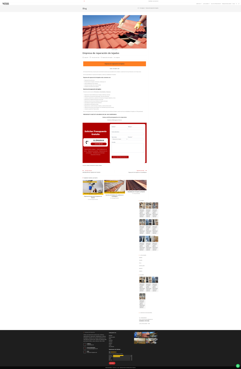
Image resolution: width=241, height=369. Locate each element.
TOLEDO (110, 341)
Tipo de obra (114, 137)
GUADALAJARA (112, 337)
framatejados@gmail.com (92, 348)
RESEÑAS (112, 363)
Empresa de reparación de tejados (152, 8)
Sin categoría (117, 57)
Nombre (114, 126)
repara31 (86, 57)
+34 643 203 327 (144, 317)
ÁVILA (110, 338)
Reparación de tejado (107, 57)
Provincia (130, 137)
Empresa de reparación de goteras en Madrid (93, 197)
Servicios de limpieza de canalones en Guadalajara (115, 195)
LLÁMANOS (98, 140)
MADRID (110, 335)
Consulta (113, 142)
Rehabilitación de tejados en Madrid (136, 191)
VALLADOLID (111, 346)
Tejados (100, 165)
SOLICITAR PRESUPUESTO (120, 157)
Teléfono (130, 126)
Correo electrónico (115, 131)
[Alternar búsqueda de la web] (236, 3)
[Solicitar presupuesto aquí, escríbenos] (238, 366)
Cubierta (88, 165)
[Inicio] (138, 8)
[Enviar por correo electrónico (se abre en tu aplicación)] (84, 1)
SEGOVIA (110, 340)
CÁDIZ (110, 345)
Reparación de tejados (94, 165)
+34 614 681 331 (99, 144)
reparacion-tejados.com (92, 352)
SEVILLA (110, 343)
